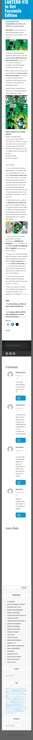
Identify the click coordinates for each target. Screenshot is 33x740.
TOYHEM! (12, 711)
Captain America (20, 693)
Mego (19, 702)
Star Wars (12, 710)
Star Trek (8, 710)
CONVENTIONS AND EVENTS (16, 621)
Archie (21, 689)
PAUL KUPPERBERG (13, 648)
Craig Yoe (18, 694)
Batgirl (10, 691)
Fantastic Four (9, 698)
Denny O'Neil (12, 697)
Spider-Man (18, 708)
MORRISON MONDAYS (14, 640)
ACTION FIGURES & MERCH (16, 604)
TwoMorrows (19, 711)
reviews (23, 706)
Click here (16, 243)
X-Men (15, 713)
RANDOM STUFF (12, 654)
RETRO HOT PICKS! (13, 659)
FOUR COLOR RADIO (13, 629)
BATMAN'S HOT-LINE (14, 607)
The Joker (8, 711)
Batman (16, 690)
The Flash (25, 710)
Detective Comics (21, 697)
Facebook (10, 353)
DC (7, 696)
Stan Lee (24, 708)
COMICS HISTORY (12, 618)
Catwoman (8, 694)
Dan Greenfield (12, 22)
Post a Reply (19, 398)
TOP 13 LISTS (11, 662)
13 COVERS (10, 602)
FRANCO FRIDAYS (13, 632)
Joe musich (20, 447)
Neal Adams (18, 704)
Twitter (14, 353)
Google (7, 353)
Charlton (13, 694)
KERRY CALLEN (12, 637)
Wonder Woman (10, 713)
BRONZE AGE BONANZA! (15, 610)
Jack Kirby (19, 700)
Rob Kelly (11, 708)
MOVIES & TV (11, 643)
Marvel (13, 702)
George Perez (16, 698)
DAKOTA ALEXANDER (14, 624)
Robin (7, 708)
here (12, 283)
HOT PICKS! (11, 635)
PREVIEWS (10, 651)
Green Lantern (9, 700)
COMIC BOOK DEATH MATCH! (16, 615)
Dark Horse (24, 694)
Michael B (19, 489)
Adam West (9, 688)
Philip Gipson (20, 372)
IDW (14, 700)
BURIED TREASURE (13, 613)
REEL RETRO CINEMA (14, 657)
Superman (18, 709)
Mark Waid (8, 702)
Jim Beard (25, 700)
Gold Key (22, 698)
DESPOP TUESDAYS (13, 626)
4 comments (18, 26)
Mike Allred (11, 704)
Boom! (9, 693)
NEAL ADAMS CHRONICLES (15, 646)
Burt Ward (13, 693)
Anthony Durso (15, 688)
